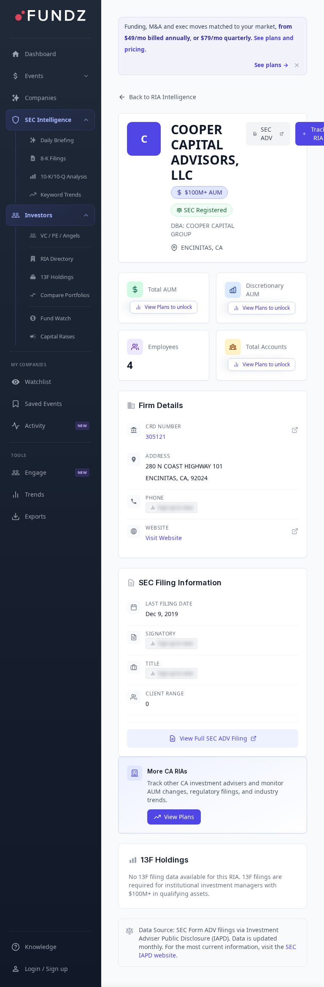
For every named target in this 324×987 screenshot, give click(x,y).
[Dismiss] (297, 65)
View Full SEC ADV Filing (213, 738)
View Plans (179, 817)
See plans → (271, 65)
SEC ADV (266, 133)
